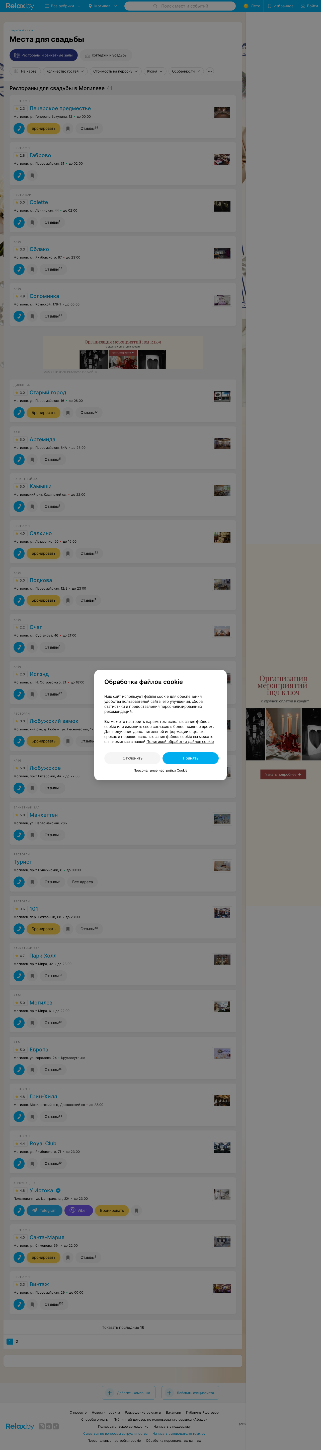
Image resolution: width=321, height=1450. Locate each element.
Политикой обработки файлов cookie (180, 741)
